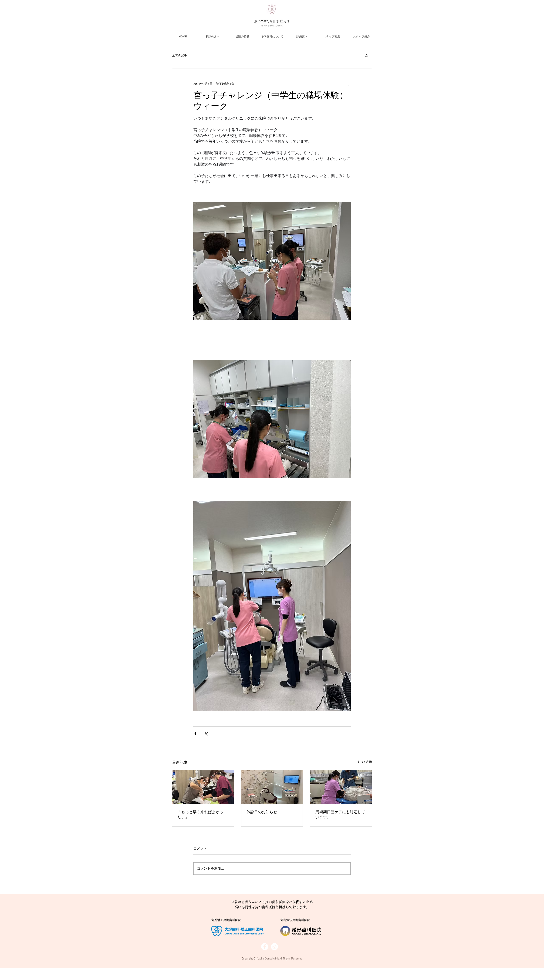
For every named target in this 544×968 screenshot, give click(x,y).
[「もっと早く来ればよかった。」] (203, 787)
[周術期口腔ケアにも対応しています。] (341, 787)
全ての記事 (179, 55)
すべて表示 (364, 762)
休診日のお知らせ (261, 812)
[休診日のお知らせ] (272, 787)
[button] (366, 55)
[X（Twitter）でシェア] (206, 733)
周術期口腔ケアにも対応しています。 (340, 814)
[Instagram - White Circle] (274, 946)
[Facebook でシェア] (195, 733)
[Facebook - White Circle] (264, 946)
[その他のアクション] (348, 83)
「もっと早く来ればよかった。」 (200, 814)
